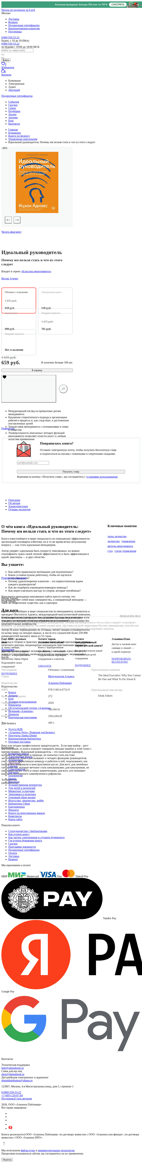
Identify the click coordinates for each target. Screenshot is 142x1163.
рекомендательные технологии (56, 1150)
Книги (12, 692)
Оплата (12, 853)
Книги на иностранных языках (26, 813)
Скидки (12, 104)
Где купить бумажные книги (25, 840)
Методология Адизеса (61, 676)
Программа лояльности (22, 846)
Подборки (14, 111)
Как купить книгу (19, 834)
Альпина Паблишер (60, 682)
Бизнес (12, 778)
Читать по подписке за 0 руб (18, 10)
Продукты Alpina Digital (22, 735)
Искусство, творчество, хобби (26, 800)
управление (128, 541)
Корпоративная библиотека (24, 738)
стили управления (125, 551)
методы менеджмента (120, 546)
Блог (11, 120)
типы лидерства (117, 536)
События (13, 101)
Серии (12, 108)
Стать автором (23, 1098)
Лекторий (14, 90)
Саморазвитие (16, 769)
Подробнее (9, 673)
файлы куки (28, 1150)
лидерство (114, 541)
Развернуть (8, 428)
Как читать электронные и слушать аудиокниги (36, 837)
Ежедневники (16, 806)
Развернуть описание (13, 577)
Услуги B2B (15, 729)
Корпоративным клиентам (24, 28)
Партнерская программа (22, 717)
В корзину (37, 370)
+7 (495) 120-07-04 (12, 1095)
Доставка (13, 19)
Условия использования (22, 701)
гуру (110, 551)
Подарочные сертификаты (23, 25)
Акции (12, 114)
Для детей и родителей (21, 788)
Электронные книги (20, 756)
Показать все (130, 616)
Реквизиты (14, 704)
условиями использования (101, 476)
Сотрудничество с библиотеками (27, 831)
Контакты (14, 123)
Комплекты (15, 816)
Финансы (14, 781)
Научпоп (13, 772)
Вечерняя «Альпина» (20, 711)
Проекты (13, 714)
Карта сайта (15, 819)
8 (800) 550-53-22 (11, 1092)
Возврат (13, 22)
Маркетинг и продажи (21, 791)
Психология (15, 775)
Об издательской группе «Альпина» (29, 708)
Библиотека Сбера (19, 803)
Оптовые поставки (19, 741)
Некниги (13, 809)
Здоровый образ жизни (22, 797)
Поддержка (15, 31)
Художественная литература (25, 784)
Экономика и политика (22, 794)
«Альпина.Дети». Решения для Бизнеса (31, 732)
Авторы (13, 117)
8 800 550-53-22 (10, 37)
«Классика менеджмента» (36, 271)
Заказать (44, 666)
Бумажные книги (18, 753)
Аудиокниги (15, 759)
